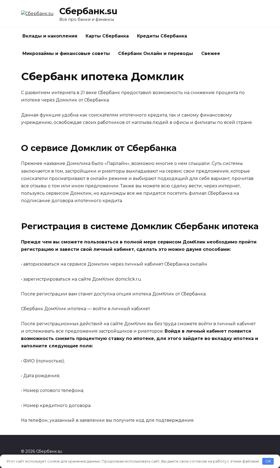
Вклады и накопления (49, 36)
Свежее (210, 53)
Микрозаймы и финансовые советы (66, 53)
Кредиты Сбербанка (162, 36)
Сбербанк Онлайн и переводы (155, 53)
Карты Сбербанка (107, 36)
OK (268, 461)
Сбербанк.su (88, 11)
